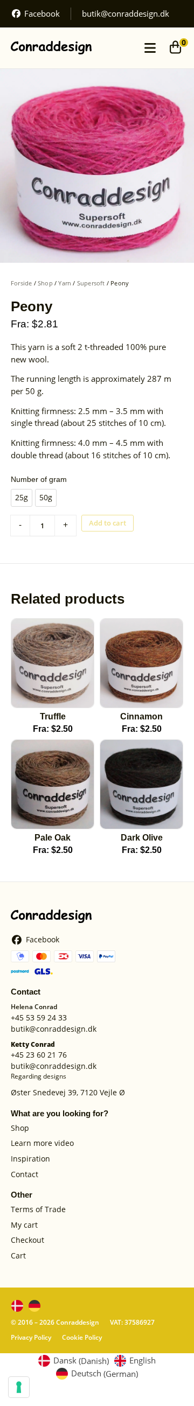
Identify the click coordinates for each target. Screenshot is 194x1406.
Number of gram (39, 479)
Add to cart (107, 523)
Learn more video (42, 1143)
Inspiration (30, 1159)
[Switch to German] (34, 1306)
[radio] (21, 498)
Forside (21, 283)
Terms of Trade (38, 1209)
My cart (24, 1225)
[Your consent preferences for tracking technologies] (19, 1387)
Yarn (64, 283)
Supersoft (91, 283)
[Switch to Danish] (17, 1306)
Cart (18, 1256)
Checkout (27, 1240)
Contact (24, 1174)
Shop (45, 283)
